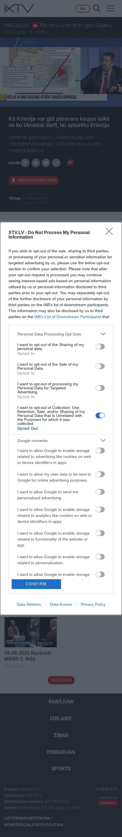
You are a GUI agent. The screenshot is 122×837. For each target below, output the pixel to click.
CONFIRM (36, 584)
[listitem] (61, 334)
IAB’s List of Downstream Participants (67, 316)
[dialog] (61, 418)
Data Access (61, 604)
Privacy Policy (93, 604)
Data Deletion (29, 604)
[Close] (111, 233)
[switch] (100, 346)
